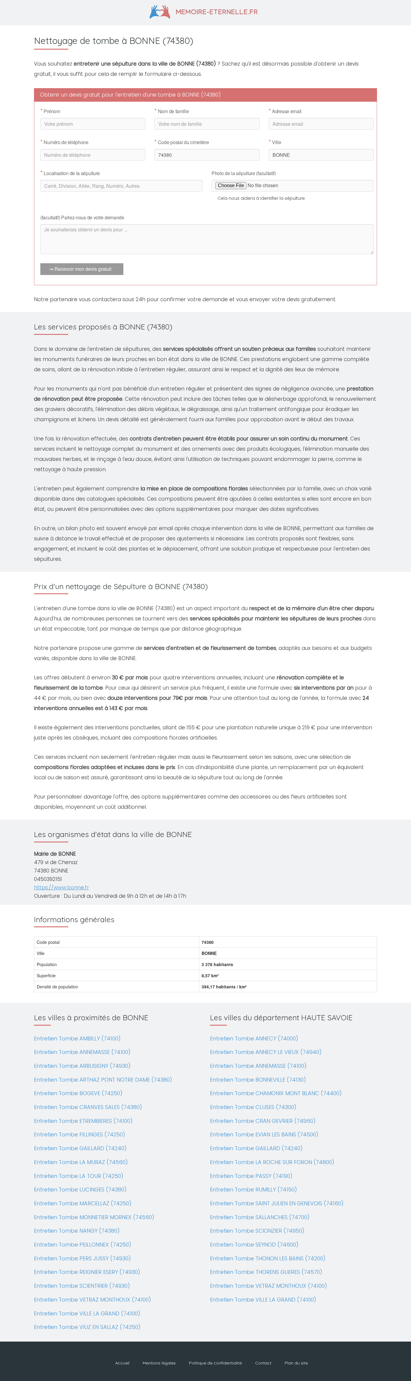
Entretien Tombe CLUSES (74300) (253, 1107)
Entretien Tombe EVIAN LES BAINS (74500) (264, 1134)
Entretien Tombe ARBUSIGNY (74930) (82, 1066)
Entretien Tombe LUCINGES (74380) (80, 1189)
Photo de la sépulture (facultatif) (244, 173)
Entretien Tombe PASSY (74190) (251, 1176)
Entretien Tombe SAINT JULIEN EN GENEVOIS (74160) (277, 1203)
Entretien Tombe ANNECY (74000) (254, 1038)
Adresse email (285, 111)
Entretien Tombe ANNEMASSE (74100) (82, 1052)
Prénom (50, 111)
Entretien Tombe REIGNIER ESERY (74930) (87, 1272)
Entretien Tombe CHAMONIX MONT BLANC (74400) (276, 1093)
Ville (275, 142)
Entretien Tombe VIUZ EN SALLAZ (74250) (87, 1327)
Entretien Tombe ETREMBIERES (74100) (83, 1121)
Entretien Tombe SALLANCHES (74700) (260, 1217)
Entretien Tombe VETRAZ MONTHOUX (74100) (92, 1299)
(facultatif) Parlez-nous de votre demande (82, 217)
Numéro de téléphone (64, 142)
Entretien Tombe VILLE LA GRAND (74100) (87, 1313)
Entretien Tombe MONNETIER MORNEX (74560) (94, 1217)
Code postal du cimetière (181, 142)
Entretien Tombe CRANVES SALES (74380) (88, 1107)
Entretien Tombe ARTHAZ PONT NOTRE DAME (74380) (103, 1079)
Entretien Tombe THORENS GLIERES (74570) (266, 1272)
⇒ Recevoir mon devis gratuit (80, 268)
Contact (263, 1363)
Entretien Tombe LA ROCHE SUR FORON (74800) (272, 1162)
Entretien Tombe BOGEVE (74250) (78, 1093)
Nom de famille (171, 111)
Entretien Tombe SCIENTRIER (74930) (82, 1286)
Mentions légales (159, 1363)
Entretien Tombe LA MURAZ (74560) (81, 1162)
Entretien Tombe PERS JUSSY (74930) (82, 1258)
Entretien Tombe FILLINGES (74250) (79, 1134)
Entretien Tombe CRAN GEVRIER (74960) (263, 1121)
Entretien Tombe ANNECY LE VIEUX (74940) (266, 1052)
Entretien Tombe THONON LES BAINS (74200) (268, 1258)
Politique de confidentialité (215, 1363)
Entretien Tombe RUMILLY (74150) (253, 1189)
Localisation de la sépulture (70, 173)
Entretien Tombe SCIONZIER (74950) (257, 1230)
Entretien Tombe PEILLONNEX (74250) (82, 1244)
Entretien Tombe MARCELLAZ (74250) (82, 1203)
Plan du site (296, 1363)
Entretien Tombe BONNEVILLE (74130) (258, 1079)
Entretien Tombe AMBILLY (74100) (77, 1038)
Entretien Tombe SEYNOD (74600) (254, 1244)
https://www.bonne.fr (61, 887)
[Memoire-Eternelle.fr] (206, 11)
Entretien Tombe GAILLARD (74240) (80, 1148)
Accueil (122, 1363)
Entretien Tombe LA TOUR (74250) (78, 1176)
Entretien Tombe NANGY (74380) (77, 1230)
